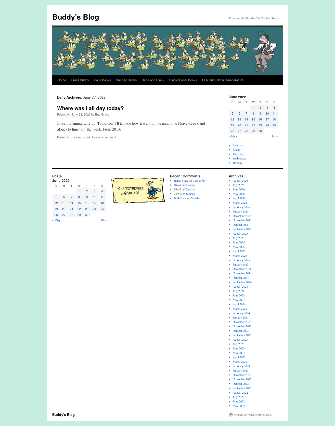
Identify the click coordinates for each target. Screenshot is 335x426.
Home (62, 80)
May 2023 (239, 353)
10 (267, 113)
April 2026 (239, 198)
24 (267, 125)
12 (232, 119)
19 (232, 125)
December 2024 (242, 269)
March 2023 (240, 361)
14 (246, 119)
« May (233, 136)
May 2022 (239, 406)
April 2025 (239, 251)
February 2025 (241, 260)
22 (253, 125)
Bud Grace (102, 114)
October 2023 (241, 331)
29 (253, 131)
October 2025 (241, 224)
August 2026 (240, 180)
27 (239, 131)
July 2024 (238, 291)
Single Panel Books (183, 80)
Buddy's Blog (75, 16)
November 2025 (242, 220)
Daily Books (102, 80)
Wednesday (239, 158)
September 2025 (242, 229)
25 (274, 125)
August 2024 (240, 286)
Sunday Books (126, 80)
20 (239, 125)
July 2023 (238, 344)
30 (260, 131)
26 (232, 131)
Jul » (274, 136)
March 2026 (240, 202)
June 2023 (239, 348)
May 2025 (239, 247)
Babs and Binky (153, 80)
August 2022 (240, 392)
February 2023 (241, 366)
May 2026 (239, 194)
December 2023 (242, 322)
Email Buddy (80, 80)
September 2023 (242, 335)
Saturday (238, 145)
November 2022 (242, 379)
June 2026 (239, 189)
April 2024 (239, 304)
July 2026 (238, 185)
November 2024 (242, 273)
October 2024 (241, 278)
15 (253, 119)
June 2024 (239, 295)
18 (274, 119)
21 (246, 125)
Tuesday (237, 163)
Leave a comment (104, 137)
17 (267, 119)
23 (260, 125)
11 (274, 113)
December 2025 (242, 216)
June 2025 (239, 242)
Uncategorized (80, 137)
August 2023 (240, 339)
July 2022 (238, 397)
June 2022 (239, 401)
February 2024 (241, 313)
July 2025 (238, 238)
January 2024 (240, 317)
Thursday (238, 154)
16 (260, 119)
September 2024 (242, 282)
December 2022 (242, 375)
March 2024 (240, 308)
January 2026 (240, 211)
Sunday (190, 194)
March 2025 (240, 255)
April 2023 (239, 357)
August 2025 (240, 233)
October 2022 (241, 384)
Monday (196, 198)
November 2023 (242, 326)
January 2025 (240, 264)
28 (246, 131)
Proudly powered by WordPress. (253, 414)
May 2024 (239, 300)
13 (239, 119)
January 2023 (240, 370)
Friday (236, 149)
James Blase (181, 180)
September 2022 (242, 388)
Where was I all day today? (90, 108)
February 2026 (241, 207)
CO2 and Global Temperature (222, 80)
